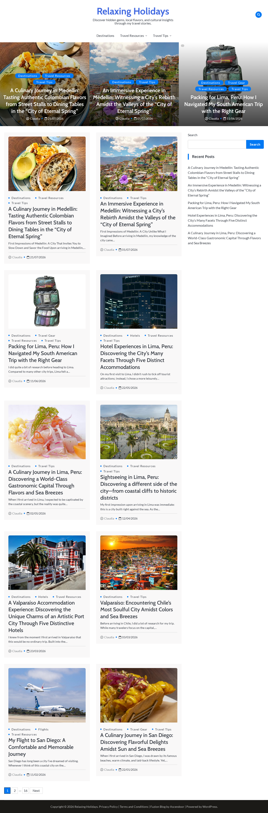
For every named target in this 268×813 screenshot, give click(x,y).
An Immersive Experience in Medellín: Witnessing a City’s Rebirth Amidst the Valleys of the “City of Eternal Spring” (224, 190)
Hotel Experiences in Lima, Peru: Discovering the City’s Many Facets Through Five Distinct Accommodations (222, 220)
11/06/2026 (234, 118)
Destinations (105, 35)
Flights (43, 729)
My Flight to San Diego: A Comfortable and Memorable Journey (40, 747)
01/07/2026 (145, 118)
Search (192, 135)
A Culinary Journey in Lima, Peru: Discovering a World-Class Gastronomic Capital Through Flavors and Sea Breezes (224, 238)
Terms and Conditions (134, 806)
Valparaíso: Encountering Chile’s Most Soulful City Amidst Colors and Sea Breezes (136, 610)
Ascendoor (177, 806)
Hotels (135, 335)
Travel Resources (132, 35)
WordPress (209, 806)
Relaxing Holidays (133, 11)
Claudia (35, 118)
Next (36, 790)
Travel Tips (160, 35)
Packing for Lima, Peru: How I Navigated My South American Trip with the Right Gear (223, 104)
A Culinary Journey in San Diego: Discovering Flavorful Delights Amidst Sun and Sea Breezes (136, 742)
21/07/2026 (55, 118)
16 (25, 790)
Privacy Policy (108, 806)
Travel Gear (236, 82)
